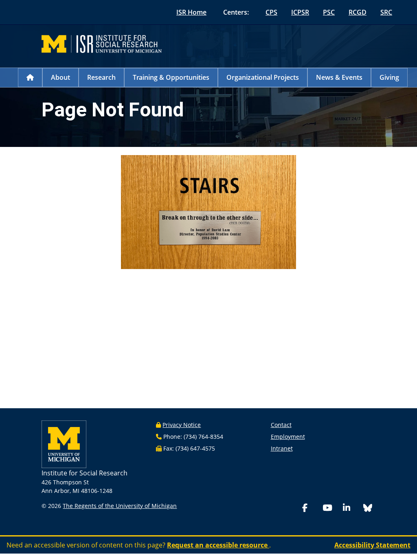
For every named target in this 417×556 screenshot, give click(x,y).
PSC (329, 12)
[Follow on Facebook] (310, 508)
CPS (271, 12)
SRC (386, 12)
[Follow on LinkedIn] (351, 508)
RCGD (358, 12)
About (60, 77)
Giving (389, 77)
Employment (288, 436)
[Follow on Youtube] (331, 508)
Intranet (282, 448)
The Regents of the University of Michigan (120, 506)
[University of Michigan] (64, 443)
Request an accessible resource (218, 545)
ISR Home (191, 12)
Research (101, 77)
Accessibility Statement (372, 545)
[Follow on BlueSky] (367, 509)
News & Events (339, 77)
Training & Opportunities (171, 77)
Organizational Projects (262, 77)
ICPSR (300, 12)
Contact (281, 425)
